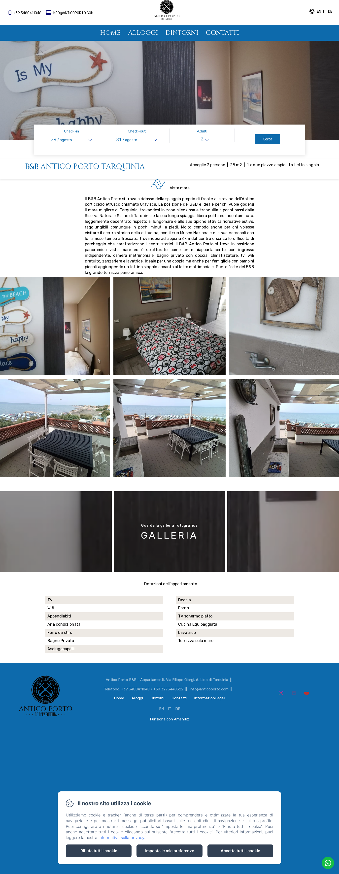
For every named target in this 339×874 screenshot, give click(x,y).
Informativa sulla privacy (121, 837)
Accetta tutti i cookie (240, 850)
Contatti (222, 33)
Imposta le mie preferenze (169, 850)
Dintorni (181, 33)
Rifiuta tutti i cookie (98, 850)
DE (177, 709)
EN (161, 709)
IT (169, 709)
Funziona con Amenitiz (169, 719)
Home (110, 33)
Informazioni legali (209, 698)
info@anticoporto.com (73, 13)
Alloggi (143, 33)
